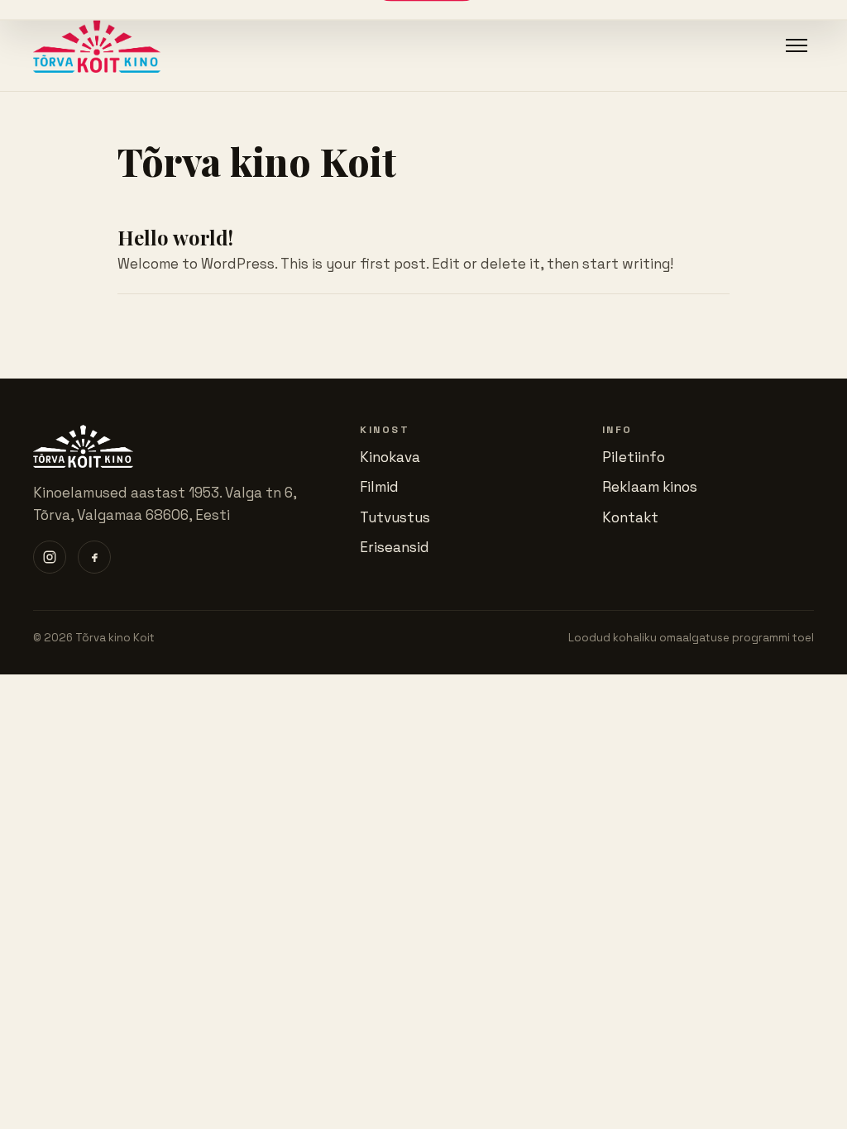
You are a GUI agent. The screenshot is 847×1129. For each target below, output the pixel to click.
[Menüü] (796, 45)
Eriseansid (394, 547)
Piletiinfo (633, 457)
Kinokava (390, 457)
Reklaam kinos (649, 487)
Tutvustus (395, 517)
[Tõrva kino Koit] (96, 45)
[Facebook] (94, 557)
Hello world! (175, 237)
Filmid (379, 487)
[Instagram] (49, 557)
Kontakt (630, 517)
